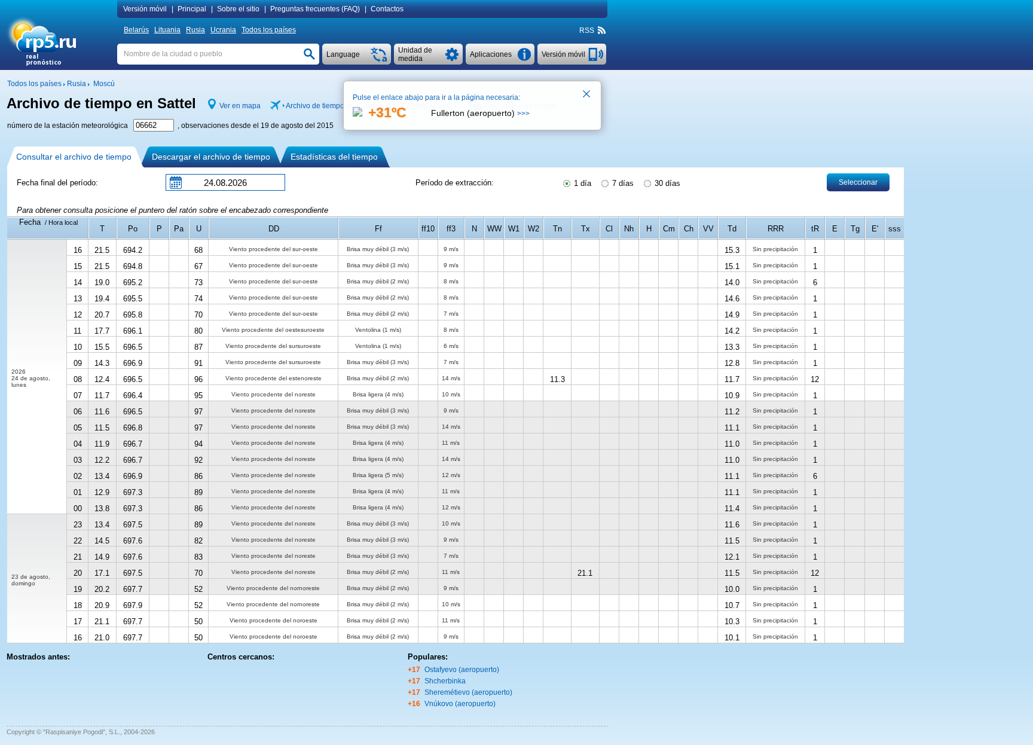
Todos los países (269, 30)
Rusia (195, 30)
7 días (622, 183)
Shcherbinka (445, 681)
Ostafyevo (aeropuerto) (461, 669)
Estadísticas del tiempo (334, 156)
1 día (581, 183)
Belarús (136, 30)
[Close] (587, 95)
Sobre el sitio (238, 9)
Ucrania (223, 30)
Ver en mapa (240, 106)
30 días (666, 183)
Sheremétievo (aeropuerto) (468, 692)
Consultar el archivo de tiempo (74, 156)
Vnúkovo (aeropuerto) (460, 704)
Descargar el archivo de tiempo (211, 156)
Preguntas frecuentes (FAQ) (315, 9)
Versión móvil (145, 9)
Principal (192, 9)
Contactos (387, 9)
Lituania (167, 30)
